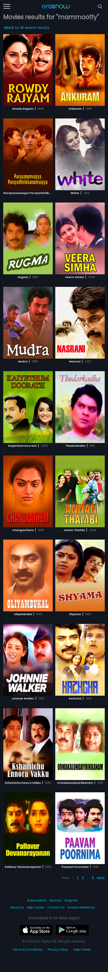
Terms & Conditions (27, 949)
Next (101, 877)
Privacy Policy (58, 949)
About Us (17, 907)
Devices (55, 900)
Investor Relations (81, 907)
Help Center (35, 907)
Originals (71, 900)
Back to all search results (27, 27)
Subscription (36, 900)
